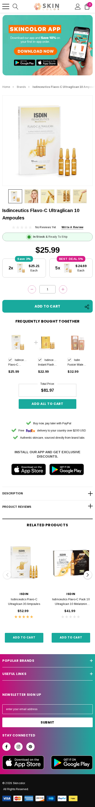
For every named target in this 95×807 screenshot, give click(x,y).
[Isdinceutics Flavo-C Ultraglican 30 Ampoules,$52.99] (24, 562)
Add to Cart (24, 637)
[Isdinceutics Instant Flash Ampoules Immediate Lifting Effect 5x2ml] (47, 342)
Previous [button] (7, 575)
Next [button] (88, 575)
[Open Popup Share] (87, 307)
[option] (18, 354)
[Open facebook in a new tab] (6, 746)
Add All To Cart (47, 403)
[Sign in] (78, 6)
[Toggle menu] (5, 6)
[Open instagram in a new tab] (18, 746)
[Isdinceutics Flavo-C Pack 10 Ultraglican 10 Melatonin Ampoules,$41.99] (71, 562)
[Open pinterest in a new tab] (30, 746)
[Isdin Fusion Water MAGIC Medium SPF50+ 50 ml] (77, 342)
